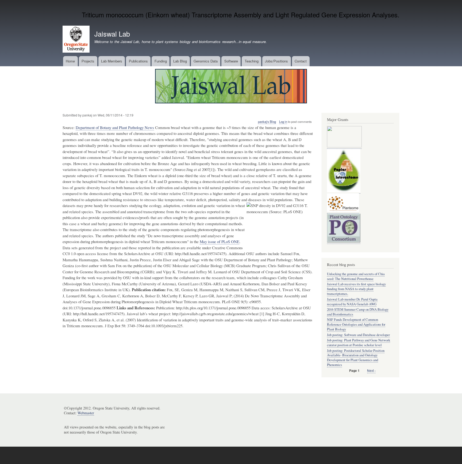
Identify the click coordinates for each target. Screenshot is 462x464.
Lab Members (111, 61)
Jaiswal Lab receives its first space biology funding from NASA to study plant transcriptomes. (356, 289)
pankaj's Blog (267, 121)
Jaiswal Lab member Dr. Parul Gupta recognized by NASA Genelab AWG (352, 301)
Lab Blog (180, 61)
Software (231, 61)
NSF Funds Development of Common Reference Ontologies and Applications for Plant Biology (356, 324)
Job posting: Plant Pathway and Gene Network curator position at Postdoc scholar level (358, 342)
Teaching (252, 61)
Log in (283, 121)
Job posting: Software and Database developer (358, 335)
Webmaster (86, 412)
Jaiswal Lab (112, 33)
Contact (301, 61)
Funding (161, 61)
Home (70, 61)
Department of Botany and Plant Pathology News (115, 127)
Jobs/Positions (276, 61)
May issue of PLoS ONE (219, 241)
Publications (138, 61)
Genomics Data (206, 61)
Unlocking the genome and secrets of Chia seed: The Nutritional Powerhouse (356, 276)
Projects (88, 61)
